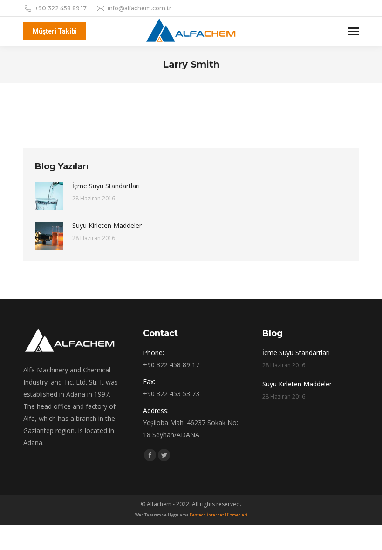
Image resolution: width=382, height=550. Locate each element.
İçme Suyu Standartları (106, 185)
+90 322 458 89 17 (61, 8)
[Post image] (49, 196)
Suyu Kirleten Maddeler (107, 225)
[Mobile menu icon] (353, 31)
